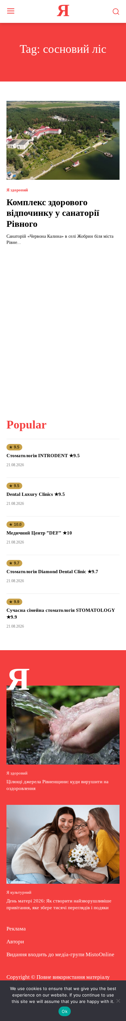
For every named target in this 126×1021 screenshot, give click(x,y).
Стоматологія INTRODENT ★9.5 (43, 455)
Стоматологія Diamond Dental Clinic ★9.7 (52, 571)
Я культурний (18, 892)
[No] (118, 1000)
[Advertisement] (63, 328)
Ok (65, 1011)
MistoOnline (100, 954)
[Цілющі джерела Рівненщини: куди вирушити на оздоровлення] (63, 725)
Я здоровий (17, 190)
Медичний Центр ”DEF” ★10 (39, 532)
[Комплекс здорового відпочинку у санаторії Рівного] (63, 140)
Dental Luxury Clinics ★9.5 (35, 494)
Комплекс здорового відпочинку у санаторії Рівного (52, 213)
